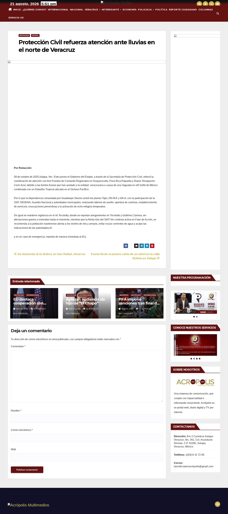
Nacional (76, 9)
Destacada (24, 35)
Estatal (35, 35)
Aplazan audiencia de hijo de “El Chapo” (85, 301)
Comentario (18, 346)
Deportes (124, 295)
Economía (129, 9)
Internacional (58, 9)
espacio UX (16, 17)
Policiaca (145, 9)
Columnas (206, 9)
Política (161, 9)
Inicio (17, 9)
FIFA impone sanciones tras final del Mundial (139, 303)
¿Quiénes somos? (35, 9)
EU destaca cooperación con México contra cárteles (33, 303)
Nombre (16, 410)
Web (13, 449)
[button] (218, 13)
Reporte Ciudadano (183, 9)
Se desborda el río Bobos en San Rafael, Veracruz (51, 254)
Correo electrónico (22, 430)
